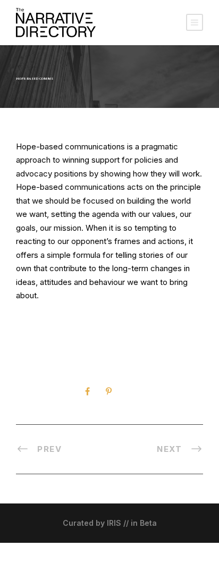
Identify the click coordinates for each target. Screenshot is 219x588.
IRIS (114, 522)
